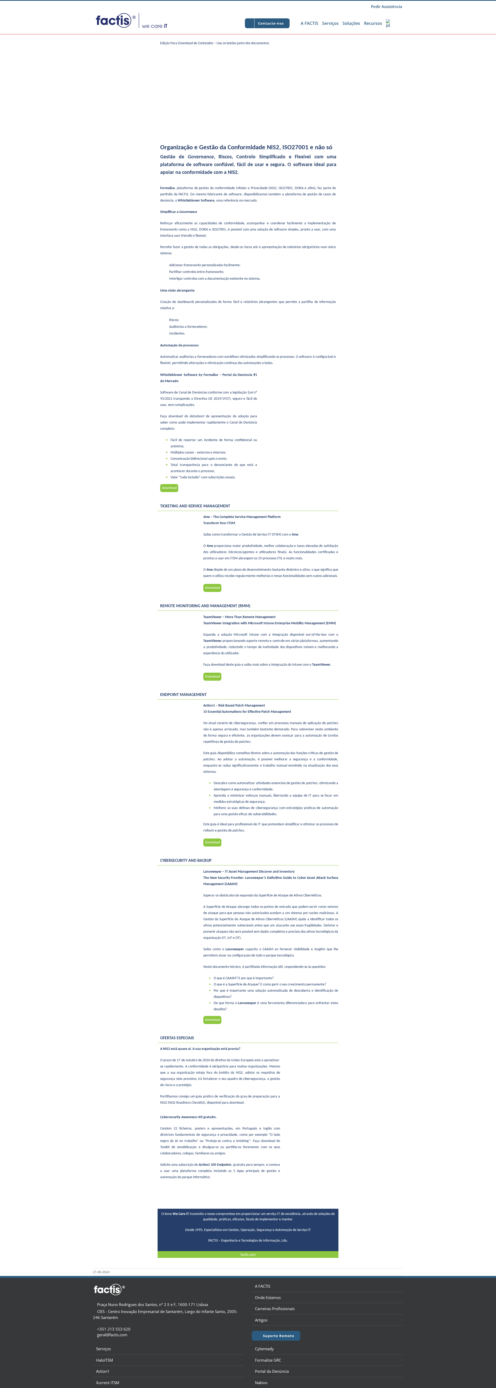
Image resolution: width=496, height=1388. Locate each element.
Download (169, 488)
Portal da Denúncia (272, 1371)
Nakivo (261, 1382)
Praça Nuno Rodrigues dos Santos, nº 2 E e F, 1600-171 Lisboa (152, 1304)
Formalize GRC (268, 1360)
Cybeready (264, 1348)
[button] (397, 23)
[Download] (299, 374)
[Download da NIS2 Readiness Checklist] (310, 1048)
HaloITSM (104, 1360)
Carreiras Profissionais (275, 1308)
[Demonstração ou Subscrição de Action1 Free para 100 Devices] (248, 1188)
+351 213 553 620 (113, 1329)
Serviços (103, 1348)
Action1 (103, 1371)
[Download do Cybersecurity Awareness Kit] (310, 1116)
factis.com (248, 1255)
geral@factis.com (112, 1334)
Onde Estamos (268, 1297)
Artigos (261, 1320)
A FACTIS (262, 1286)
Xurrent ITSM (107, 1382)
